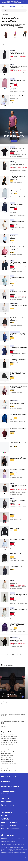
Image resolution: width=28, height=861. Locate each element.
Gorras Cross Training (6, 757)
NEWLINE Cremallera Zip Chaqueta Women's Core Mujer (18, 415)
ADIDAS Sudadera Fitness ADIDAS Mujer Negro (18, 486)
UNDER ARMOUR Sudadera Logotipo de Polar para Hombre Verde (18, 443)
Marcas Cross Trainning (6, 766)
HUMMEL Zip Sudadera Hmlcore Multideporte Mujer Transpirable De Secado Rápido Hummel (18, 624)
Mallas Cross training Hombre (8, 748)
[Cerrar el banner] (26, 2)
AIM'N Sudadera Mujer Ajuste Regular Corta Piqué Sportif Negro (18, 457)
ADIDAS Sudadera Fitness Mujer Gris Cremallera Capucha (18, 610)
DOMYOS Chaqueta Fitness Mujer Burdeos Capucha (18, 429)
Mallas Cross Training (6, 753)
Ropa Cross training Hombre (7, 744)
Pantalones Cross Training (7, 734)
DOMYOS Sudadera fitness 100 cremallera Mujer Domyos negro (17, 53)
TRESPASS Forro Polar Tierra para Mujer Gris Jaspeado (18, 554)
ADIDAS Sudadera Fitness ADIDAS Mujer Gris (18, 501)
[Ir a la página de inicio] (12, 6)
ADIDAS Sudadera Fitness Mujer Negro (17, 318)
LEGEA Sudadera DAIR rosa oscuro (18, 512)
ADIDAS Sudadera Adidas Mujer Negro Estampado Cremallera (17, 163)
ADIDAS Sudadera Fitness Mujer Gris (18, 305)
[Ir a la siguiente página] (19, 654)
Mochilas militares (5, 768)
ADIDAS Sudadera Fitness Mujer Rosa (17, 470)
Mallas (25, 38)
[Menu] (2, 6)
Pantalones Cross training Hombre (9, 742)
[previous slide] (2, 702)
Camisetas (6, 38)
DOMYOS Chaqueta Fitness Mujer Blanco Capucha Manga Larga (18, 402)
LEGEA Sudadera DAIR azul (16, 566)
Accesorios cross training (7, 759)
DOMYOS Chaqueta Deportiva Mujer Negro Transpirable (18, 67)
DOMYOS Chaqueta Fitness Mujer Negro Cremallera (18, 360)
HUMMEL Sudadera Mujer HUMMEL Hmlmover (18, 81)
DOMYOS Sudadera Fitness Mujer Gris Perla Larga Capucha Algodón (18, 222)
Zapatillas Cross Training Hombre (9, 770)
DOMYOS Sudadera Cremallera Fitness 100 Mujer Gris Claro (17, 96)
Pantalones (15, 38)
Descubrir (14, 140)
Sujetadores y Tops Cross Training (9, 740)
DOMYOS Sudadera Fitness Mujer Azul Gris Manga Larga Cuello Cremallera (18, 279)
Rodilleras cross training (7, 761)
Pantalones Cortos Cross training (9, 736)
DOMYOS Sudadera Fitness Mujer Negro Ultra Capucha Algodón (18, 149)
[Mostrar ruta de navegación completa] (1, 14)
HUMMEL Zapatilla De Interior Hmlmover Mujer (17, 205)
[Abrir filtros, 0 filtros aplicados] (3, 44)
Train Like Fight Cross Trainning (8, 763)
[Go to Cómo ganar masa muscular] (23, 697)
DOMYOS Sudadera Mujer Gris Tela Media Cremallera (18, 292)
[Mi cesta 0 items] (25, 6)
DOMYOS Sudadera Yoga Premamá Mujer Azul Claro (18, 236)
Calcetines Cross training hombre (9, 751)
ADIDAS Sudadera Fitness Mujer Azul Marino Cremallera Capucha (18, 334)
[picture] (4, 54)
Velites (2, 765)
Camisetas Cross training (7, 746)
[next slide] (6, 702)
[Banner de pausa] (24, 2)
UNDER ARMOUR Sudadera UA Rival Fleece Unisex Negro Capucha (18, 263)
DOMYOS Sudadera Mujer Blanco (17, 582)
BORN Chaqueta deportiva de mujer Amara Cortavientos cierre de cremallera (18, 596)
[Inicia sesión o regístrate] (22, 6)
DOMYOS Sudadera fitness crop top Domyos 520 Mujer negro (18, 639)
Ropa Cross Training (6, 749)
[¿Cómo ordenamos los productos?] (2, 48)
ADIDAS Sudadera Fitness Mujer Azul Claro (17, 540)
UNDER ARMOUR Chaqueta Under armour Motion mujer (18, 527)
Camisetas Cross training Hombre (9, 738)
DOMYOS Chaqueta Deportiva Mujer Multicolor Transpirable (18, 387)
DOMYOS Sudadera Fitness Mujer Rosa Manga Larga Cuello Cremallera (18, 248)
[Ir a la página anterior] (9, 654)
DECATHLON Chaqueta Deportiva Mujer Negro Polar (18, 177)
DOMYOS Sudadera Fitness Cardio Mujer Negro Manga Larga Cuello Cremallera (18, 373)
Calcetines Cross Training (7, 755)
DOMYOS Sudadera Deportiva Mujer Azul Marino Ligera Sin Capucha (18, 348)
